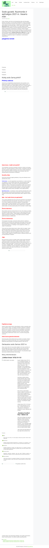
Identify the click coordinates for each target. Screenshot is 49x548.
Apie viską (13, 5)
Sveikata (20, 2)
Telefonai (32, 2)
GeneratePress (30, 546)
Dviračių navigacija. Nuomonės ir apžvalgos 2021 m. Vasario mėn (13, 540)
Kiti (37, 2)
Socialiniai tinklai (26, 2)
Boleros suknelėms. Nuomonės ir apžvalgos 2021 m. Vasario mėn (13, 541)
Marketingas (41, 2)
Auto (12, 2)
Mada (16, 2)
